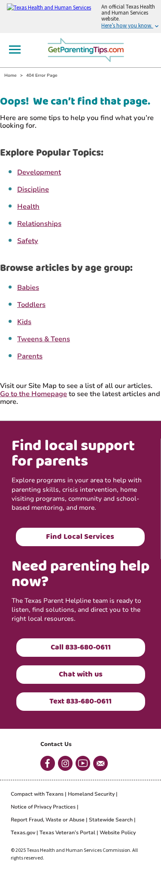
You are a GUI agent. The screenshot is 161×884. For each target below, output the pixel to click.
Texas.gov (23, 832)
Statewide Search (111, 819)
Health (28, 206)
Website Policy (118, 832)
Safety (27, 241)
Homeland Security (91, 794)
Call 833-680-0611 (81, 647)
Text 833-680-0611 (80, 701)
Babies (28, 287)
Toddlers (31, 305)
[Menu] (15, 49)
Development (39, 172)
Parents (30, 356)
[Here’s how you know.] (80, 16)
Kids (24, 322)
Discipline (33, 189)
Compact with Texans (37, 794)
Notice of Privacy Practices (43, 806)
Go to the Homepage (33, 394)
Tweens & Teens (43, 339)
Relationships (39, 224)
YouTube (83, 763)
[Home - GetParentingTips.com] (88, 48)
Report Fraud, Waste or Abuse (48, 819)
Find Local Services (80, 537)
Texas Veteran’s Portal (67, 832)
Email (100, 763)
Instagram (65, 763)
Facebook (47, 763)
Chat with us (81, 674)
